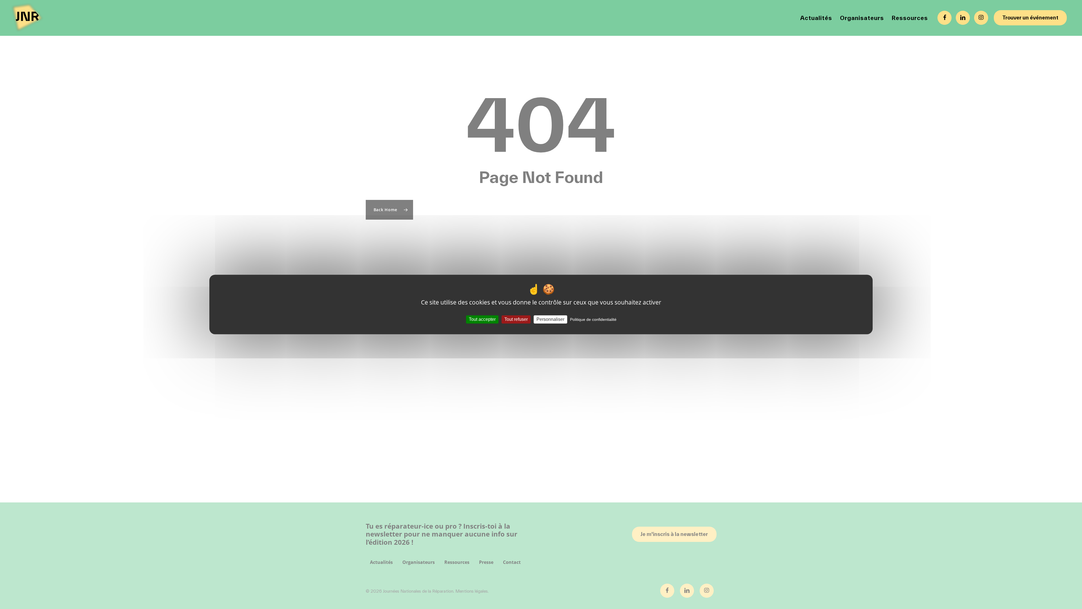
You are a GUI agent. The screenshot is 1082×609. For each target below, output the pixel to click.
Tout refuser (516, 319)
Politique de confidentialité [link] (593, 319)
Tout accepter (482, 319)
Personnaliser (550, 319)
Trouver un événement (1030, 18)
